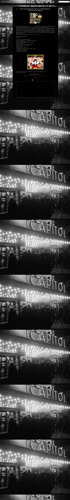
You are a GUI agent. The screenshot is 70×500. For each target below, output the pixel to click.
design (31, 75)
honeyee (31, 26)
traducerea (39, 34)
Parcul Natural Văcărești (32, 4)
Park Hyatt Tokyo (34, 34)
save (45, 75)
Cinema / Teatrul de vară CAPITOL (17, 4)
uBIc (40, 74)
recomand (42, 75)
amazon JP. (45, 71)
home (7, 4)
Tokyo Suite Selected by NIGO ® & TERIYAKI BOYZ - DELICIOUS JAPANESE (35, 9)
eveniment (34, 75)
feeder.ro (25, 4)
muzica (39, 75)
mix (36, 75)
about (9, 4)
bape (28, 75)
